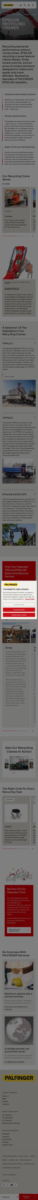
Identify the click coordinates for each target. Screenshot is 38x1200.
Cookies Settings (19, 604)
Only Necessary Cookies (19, 615)
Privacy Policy (30, 599)
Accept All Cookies (19, 610)
